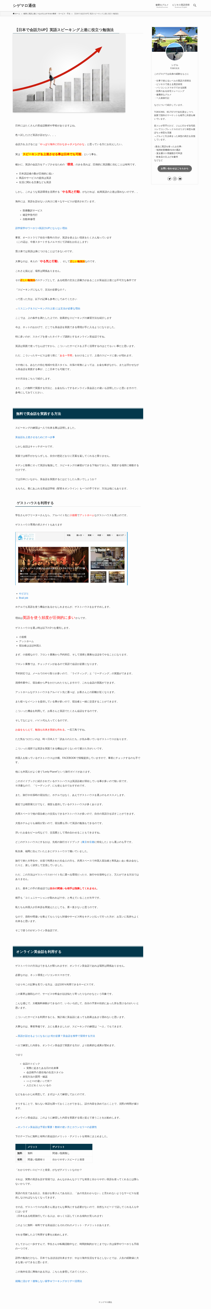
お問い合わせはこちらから (175, 168)
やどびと (24, 593)
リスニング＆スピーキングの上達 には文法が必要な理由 (49, 308)
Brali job (23, 598)
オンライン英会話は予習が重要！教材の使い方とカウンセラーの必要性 (57, 1127)
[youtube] (180, 179)
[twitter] (169, 179)
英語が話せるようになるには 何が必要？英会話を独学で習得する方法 (56, 1036)
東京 (84, 842)
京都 (91, 842)
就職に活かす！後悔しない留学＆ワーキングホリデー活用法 (48, 1281)
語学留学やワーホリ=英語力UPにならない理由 (41, 228)
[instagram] (175, 179)
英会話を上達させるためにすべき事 (35, 437)
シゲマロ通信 (24, 5)
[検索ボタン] (194, 5)
